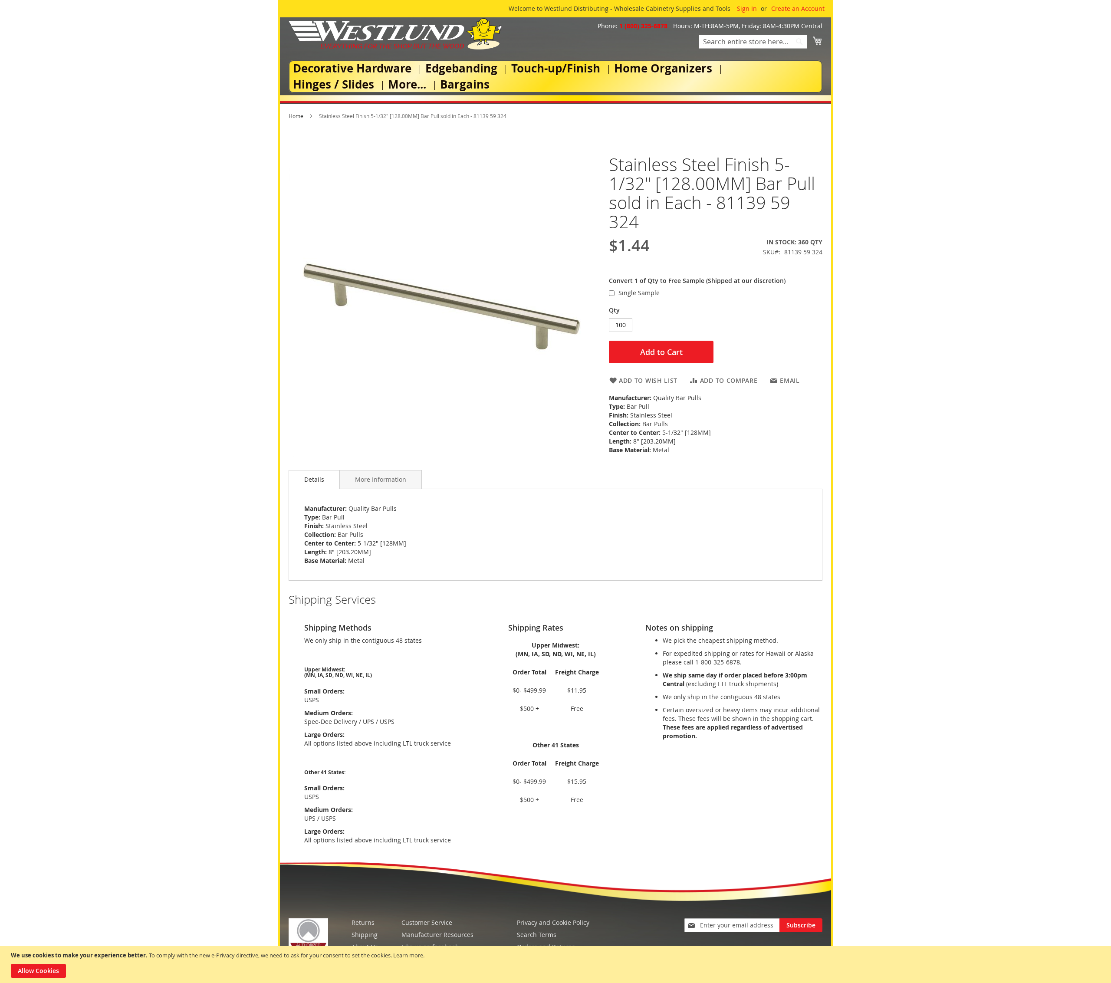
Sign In (747, 8)
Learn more (408, 955)
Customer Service (426, 922)
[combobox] (753, 42)
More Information (380, 479)
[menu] (555, 76)
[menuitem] (354, 68)
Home (296, 115)
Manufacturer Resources (437, 934)
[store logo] (395, 33)
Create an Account (798, 8)
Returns (363, 922)
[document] (556, 964)
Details (314, 479)
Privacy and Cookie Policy (553, 922)
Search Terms (536, 934)
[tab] (314, 479)
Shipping (365, 934)
